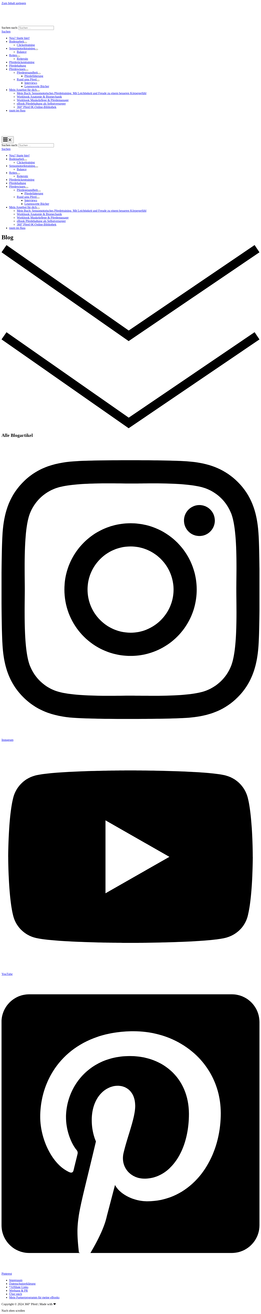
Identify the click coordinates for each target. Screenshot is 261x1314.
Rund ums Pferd (26, 79)
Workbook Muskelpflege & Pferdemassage (43, 100)
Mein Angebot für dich (23, 89)
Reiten (13, 55)
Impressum (15, 1280)
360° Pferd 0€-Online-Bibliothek (36, 107)
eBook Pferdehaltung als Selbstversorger (41, 103)
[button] (6, 31)
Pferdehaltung (17, 65)
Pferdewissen (17, 69)
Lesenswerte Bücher (36, 86)
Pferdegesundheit (27, 72)
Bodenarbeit (16, 41)
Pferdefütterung (33, 76)
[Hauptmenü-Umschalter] (8, 139)
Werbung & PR (18, 1290)
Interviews (30, 82)
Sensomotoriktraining (22, 48)
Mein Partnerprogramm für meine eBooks (34, 1297)
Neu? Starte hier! (19, 38)
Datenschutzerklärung (22, 1283)
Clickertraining (26, 45)
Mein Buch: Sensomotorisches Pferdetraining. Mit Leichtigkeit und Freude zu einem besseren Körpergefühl (81, 93)
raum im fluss (17, 110)
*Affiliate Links (18, 1287)
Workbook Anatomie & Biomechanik (39, 96)
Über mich (15, 1294)
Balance (22, 51)
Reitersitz (22, 58)
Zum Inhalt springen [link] (14, 3)
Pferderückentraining (21, 62)
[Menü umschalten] (25, 42)
